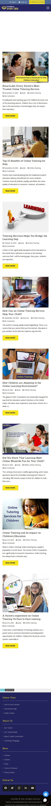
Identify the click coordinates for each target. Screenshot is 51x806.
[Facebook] (5, 788)
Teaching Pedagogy (11, 741)
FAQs (6, 764)
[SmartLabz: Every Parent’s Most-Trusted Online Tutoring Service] (25, 67)
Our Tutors (8, 728)
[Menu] (48, 8)
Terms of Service (10, 768)
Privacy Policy (9, 772)
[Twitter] (12, 788)
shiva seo (25, 318)
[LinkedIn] (26, 788)
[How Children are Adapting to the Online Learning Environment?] (25, 364)
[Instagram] (19, 788)
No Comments (10, 96)
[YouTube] (32, 788)
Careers (7, 759)
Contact (7, 755)
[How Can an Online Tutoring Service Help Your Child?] (25, 292)
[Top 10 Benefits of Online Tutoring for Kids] (25, 142)
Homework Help (10, 709)
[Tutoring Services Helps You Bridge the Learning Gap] (25, 217)
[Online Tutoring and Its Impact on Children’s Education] (25, 514)
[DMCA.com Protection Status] (7, 691)
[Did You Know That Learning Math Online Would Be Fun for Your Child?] (25, 439)
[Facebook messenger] (46, 794)
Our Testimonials (10, 732)
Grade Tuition (9, 713)
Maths (27, 465)
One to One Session (12, 704)
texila (24, 93)
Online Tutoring (35, 93)
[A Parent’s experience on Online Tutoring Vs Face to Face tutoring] (25, 593)
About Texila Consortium (13, 736)
